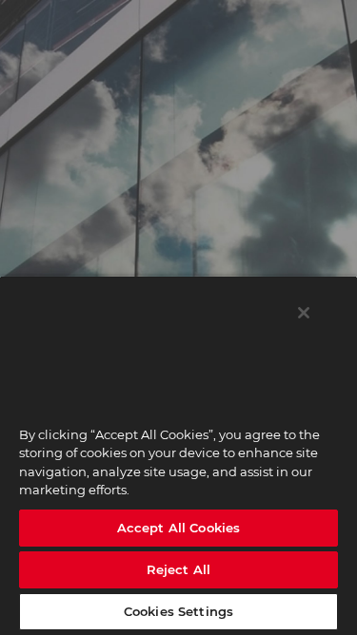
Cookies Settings (178, 611)
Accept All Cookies (178, 527)
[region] (178, 455)
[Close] (304, 313)
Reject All (178, 569)
